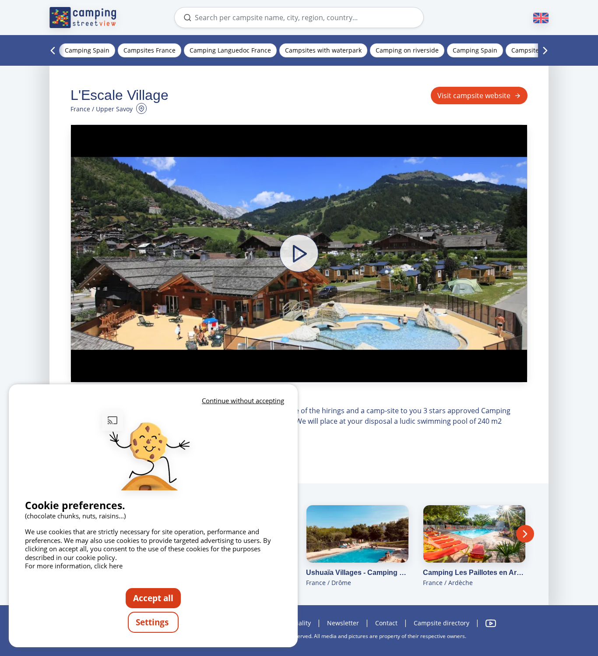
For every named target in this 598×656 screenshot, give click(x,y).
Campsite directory (441, 623)
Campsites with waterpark (323, 50)
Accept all (153, 597)
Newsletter (343, 623)
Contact (386, 623)
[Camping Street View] (82, 17)
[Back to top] (566, 613)
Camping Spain (87, 50)
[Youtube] (490, 623)
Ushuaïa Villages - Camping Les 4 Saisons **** (357, 572)
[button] (299, 253)
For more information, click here (74, 565)
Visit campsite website (473, 95)
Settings (153, 622)
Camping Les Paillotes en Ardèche (474, 572)
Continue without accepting (243, 400)
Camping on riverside (407, 50)
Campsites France (149, 50)
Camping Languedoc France (230, 50)
